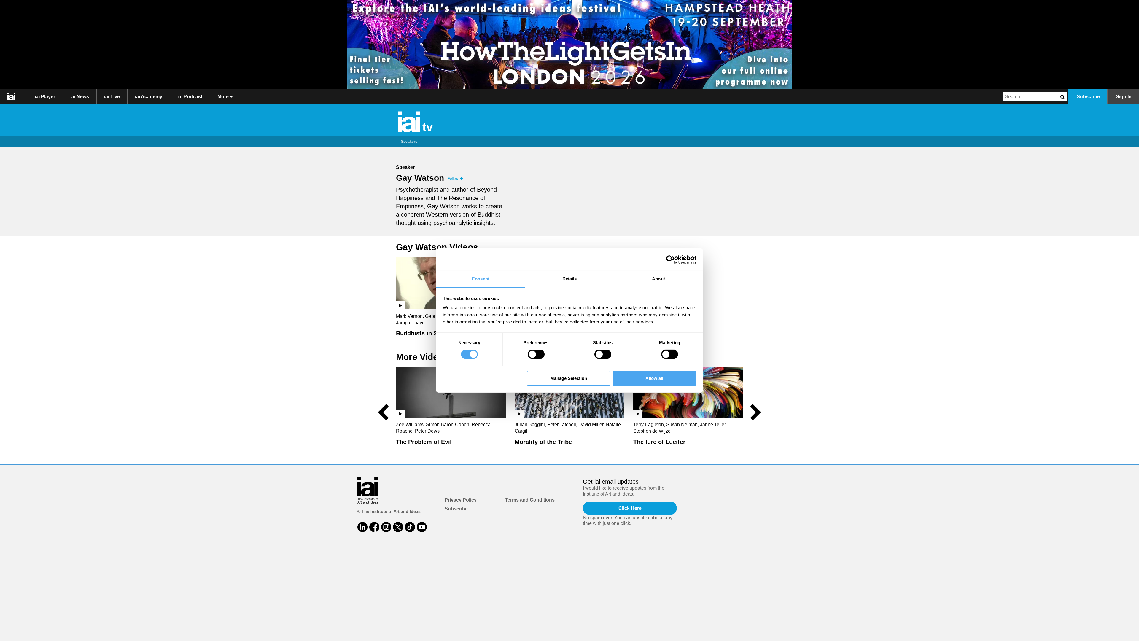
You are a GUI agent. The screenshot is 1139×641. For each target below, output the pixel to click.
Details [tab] (569, 278)
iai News (79, 96)
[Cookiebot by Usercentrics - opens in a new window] (670, 259)
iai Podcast (189, 96)
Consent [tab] (480, 278)
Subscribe (1088, 96)
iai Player (45, 96)
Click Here (630, 508)
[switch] (536, 354)
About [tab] (658, 278)
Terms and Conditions (530, 499)
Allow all (654, 378)
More (223, 96)
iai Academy (148, 96)
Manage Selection (568, 378)
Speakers (409, 141)
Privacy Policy (461, 499)
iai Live (112, 96)
